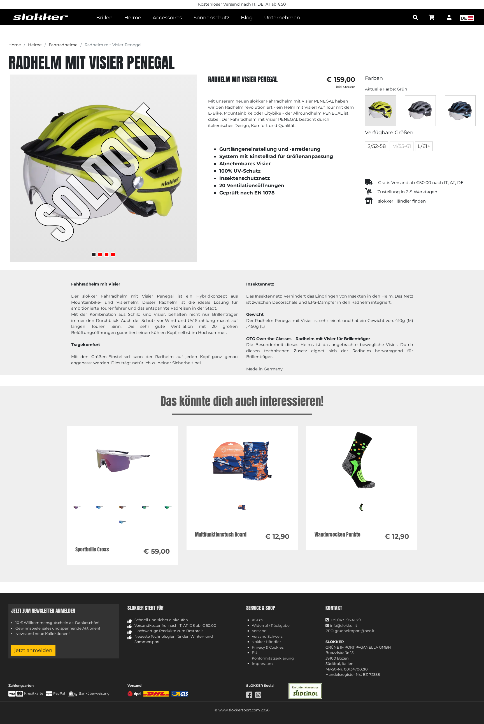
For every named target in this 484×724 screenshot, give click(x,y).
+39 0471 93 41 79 (345, 620)
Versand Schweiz (267, 636)
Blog (247, 18)
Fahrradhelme (63, 44)
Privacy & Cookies (267, 647)
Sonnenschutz (211, 18)
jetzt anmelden (33, 650)
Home (14, 44)
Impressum (262, 663)
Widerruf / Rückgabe (271, 625)
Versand (259, 630)
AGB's (257, 620)
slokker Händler (266, 641)
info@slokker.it (343, 625)
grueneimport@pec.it (354, 630)
